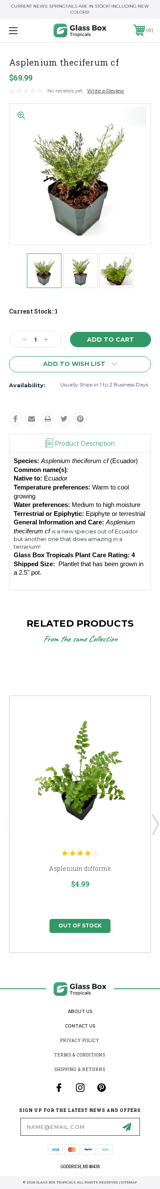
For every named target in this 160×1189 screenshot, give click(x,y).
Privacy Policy (79, 1040)
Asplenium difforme (80, 868)
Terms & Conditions (79, 1055)
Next (155, 824)
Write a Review (105, 90)
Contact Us (80, 1026)
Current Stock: (33, 311)
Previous (5, 824)
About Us (80, 1011)
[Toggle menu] (23, 30)
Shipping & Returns (79, 1069)
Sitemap (129, 1182)
